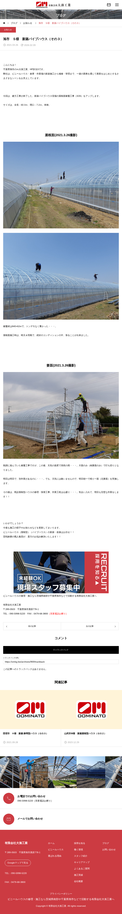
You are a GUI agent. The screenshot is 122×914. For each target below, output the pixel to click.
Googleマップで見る (17, 862)
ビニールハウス (56, 849)
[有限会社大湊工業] (53, 5)
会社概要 (78, 881)
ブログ (105, 843)
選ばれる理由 (54, 856)
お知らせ (8, 30)
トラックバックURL (11, 658)
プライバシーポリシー (61, 893)
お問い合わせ (109, 849)
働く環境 (78, 849)
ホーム (51, 843)
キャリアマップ (82, 862)
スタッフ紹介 (80, 856)
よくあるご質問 (82, 868)
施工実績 (78, 875)
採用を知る (79, 843)
